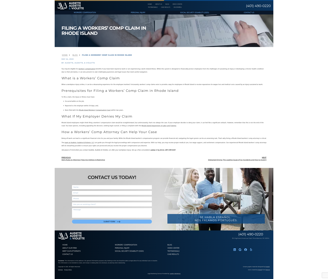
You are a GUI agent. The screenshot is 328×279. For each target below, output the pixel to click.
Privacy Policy (68, 270)
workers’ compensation (86, 69)
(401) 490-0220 (258, 6)
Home (150, 4)
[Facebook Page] (245, 249)
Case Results (165, 7)
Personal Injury (138, 12)
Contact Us (249, 12)
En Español (178, 7)
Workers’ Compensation (85, 12)
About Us (158, 4)
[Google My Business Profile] (240, 249)
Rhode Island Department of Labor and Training (159, 126)
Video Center (177, 4)
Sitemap (60, 270)
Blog (167, 4)
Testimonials (153, 7)
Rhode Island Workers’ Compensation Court (95, 110)
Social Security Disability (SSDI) (194, 12)
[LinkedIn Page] (234, 249)
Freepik (267, 267)
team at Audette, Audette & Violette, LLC (79, 142)
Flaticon (267, 270)
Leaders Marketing (175, 274)
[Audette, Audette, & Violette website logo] (70, 5)
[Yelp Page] (251, 249)
